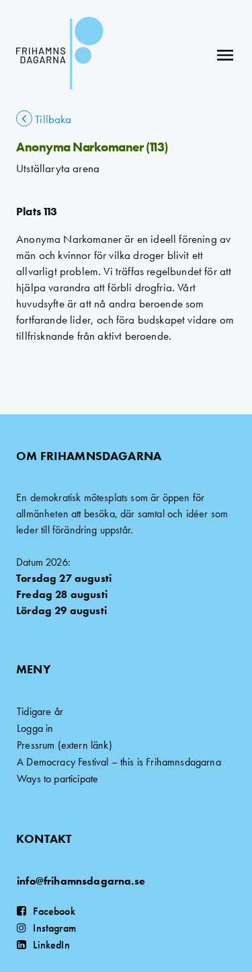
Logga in (35, 728)
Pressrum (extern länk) (64, 745)
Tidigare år (40, 711)
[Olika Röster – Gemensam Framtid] (59, 55)
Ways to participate (57, 779)
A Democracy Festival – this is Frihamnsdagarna (119, 762)
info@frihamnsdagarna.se (81, 881)
